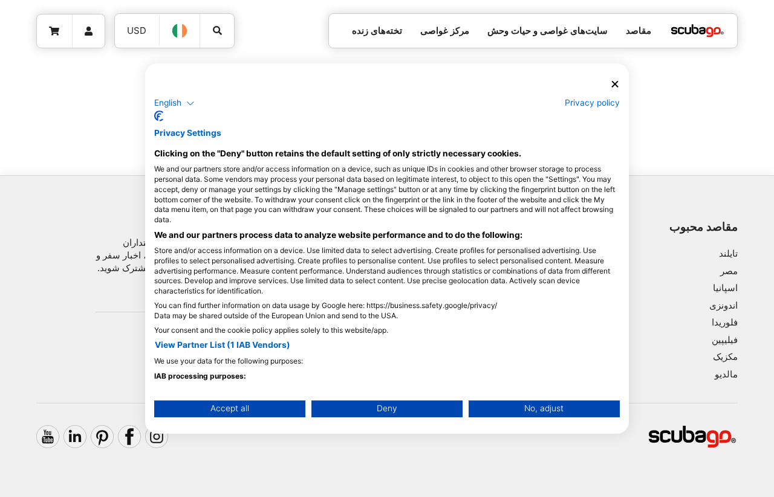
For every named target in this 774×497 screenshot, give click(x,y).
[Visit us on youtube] (47, 436)
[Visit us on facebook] (129, 436)
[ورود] (89, 31)
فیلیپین (725, 339)
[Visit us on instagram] (156, 436)
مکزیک (725, 356)
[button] (174, 103)
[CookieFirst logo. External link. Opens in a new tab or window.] (158, 116)
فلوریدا (725, 322)
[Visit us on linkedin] (74, 436)
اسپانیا (725, 287)
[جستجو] (217, 31)
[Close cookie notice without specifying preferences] (615, 84)
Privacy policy (592, 102)
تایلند (728, 253)
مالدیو (726, 374)
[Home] (697, 31)
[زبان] (180, 31)
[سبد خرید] (55, 31)
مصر (729, 271)
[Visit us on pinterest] (102, 436)
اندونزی (723, 305)
